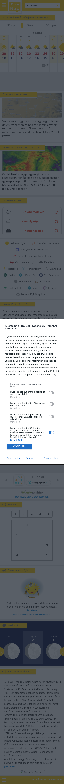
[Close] (57, 326)
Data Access (32, 458)
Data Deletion (13, 458)
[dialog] (32, 392)
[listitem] (32, 385)
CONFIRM (19, 446)
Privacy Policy (50, 458)
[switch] (51, 392)
